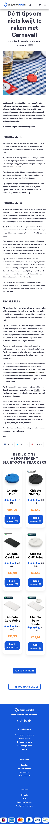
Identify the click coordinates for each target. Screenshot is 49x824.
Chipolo (24, 795)
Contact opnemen (24, 745)
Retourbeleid (24, 776)
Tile (24, 798)
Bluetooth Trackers (24, 802)
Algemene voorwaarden (24, 735)
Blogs (24, 749)
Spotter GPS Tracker (36, 372)
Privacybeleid (24, 738)
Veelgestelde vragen (24, 806)
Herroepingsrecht (24, 742)
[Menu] (44, 4)
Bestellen (24, 765)
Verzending (24, 772)
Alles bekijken (24, 670)
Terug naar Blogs (26, 686)
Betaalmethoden (24, 768)
